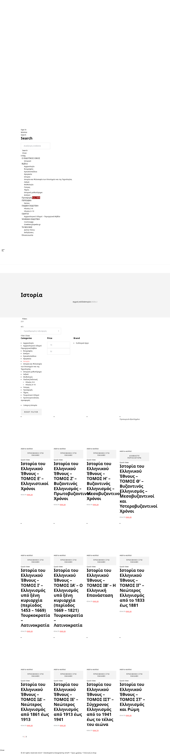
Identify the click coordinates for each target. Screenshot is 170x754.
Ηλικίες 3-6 (30, 382)
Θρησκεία (27, 358)
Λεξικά (25, 374)
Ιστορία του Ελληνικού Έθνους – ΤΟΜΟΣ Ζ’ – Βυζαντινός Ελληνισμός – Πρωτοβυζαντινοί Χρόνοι (72, 481)
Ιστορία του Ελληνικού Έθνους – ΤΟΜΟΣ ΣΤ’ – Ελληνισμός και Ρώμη (132, 697)
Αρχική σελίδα (78, 302)
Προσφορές (28, 390)
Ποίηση (26, 387)
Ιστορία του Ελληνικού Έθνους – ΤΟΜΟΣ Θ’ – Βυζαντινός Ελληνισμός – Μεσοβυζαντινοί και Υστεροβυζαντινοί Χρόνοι (139, 488)
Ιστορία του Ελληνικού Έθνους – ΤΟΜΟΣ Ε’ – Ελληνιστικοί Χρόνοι (35, 476)
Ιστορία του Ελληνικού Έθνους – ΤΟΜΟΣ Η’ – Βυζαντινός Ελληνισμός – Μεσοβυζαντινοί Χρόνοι (104, 481)
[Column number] (21, 324)
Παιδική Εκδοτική (30, 379)
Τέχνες (25, 392)
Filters (24, 319)
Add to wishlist (27, 448)
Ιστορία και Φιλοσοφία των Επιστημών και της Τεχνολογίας (31, 366)
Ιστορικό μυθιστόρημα (32, 371)
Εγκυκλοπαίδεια (29, 356)
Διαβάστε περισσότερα (134, 457)
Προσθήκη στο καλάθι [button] (36, 454)
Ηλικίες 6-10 (31, 384)
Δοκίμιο (26, 353)
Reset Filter (31, 412)
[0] (167, 250)
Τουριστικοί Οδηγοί (31, 395)
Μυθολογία (27, 377)
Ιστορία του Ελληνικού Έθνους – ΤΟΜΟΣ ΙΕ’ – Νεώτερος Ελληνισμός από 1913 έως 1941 (68, 702)
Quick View (25, 460)
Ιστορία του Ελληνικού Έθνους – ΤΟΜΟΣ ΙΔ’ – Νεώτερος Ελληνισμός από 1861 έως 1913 (35, 702)
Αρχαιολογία (32, 307)
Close (24, 153)
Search (25, 150)
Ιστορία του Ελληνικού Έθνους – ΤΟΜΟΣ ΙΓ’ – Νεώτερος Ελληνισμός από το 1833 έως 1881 (132, 587)
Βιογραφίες (27, 351)
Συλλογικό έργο (82, 343)
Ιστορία (87, 302)
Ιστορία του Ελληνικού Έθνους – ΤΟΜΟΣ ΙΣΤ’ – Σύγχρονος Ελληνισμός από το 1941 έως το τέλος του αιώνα (100, 704)
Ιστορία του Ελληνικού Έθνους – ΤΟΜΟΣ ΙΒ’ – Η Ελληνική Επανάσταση (101, 582)
